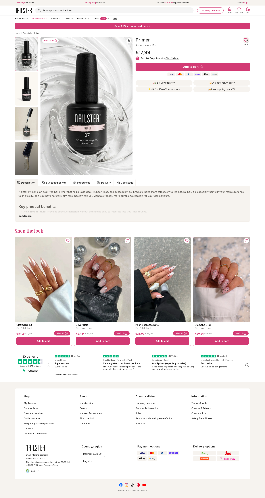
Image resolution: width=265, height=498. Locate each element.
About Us (140, 423)
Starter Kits (20, 18)
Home (17, 33)
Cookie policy (198, 413)
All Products (38, 18)
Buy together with (56, 182)
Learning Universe (210, 10)
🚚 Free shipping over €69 (222, 89)
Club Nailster (172, 58)
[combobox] (114, 10)
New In (54, 18)
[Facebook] (121, 485)
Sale (115, 18)
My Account (30, 403)
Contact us (127, 182)
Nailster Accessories (91, 413)
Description (28, 182)
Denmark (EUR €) (92, 454)
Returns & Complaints (35, 433)
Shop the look (87, 418)
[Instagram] (126, 485)
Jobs (138, 413)
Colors (67, 18)
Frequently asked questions (39, 423)
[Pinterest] (138, 485)
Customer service (33, 413)
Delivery (106, 182)
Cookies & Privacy (201, 408)
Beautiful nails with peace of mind (154, 418)
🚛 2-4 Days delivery (164, 82)
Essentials (27, 33)
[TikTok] (132, 485)
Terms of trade (199, 403)
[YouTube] (144, 485)
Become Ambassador (147, 408)
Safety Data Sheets (201, 418)
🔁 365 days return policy (222, 82)
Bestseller (82, 18)
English (86, 461)
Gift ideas (85, 423)
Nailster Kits (86, 403)
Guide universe (32, 418)
